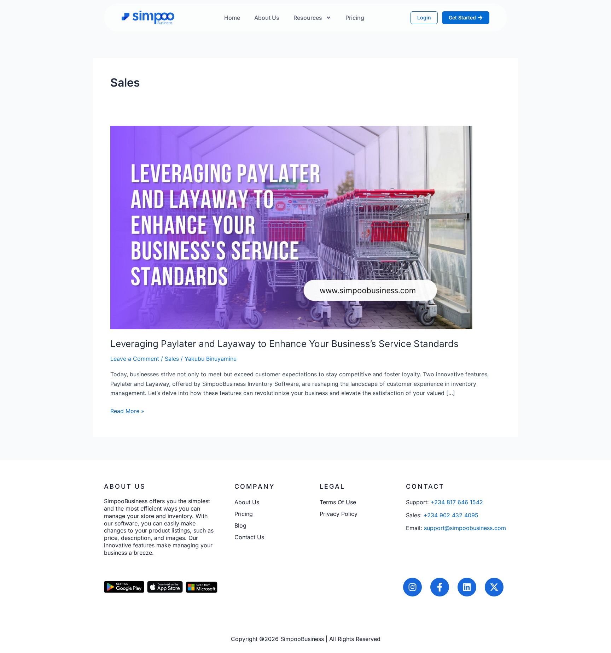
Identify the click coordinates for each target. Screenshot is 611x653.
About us (266, 17)
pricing (354, 17)
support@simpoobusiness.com (465, 527)
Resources (307, 17)
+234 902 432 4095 (451, 515)
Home (232, 17)
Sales (172, 358)
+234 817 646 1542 (457, 502)
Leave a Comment (134, 358)
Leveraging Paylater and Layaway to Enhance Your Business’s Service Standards (284, 343)
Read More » (127, 410)
